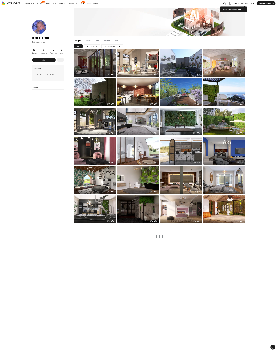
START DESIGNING (264, 3)
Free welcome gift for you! (231, 9)
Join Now (244, 3)
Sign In (236, 3)
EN (251, 3)
